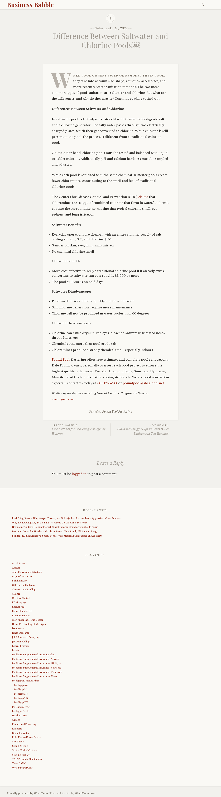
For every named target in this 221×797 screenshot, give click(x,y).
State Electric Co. (21, 754)
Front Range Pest (21, 615)
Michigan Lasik (20, 711)
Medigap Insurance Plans (25, 680)
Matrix (15, 650)
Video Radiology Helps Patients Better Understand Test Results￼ (143, 430)
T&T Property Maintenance (27, 759)
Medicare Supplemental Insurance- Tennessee (37, 672)
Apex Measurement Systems (27, 572)
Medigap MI (20, 689)
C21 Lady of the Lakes (23, 585)
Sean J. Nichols (20, 746)
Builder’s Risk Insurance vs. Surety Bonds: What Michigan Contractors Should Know (57, 535)
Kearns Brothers (20, 646)
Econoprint (18, 606)
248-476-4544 (107, 383)
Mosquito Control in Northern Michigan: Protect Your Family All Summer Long (54, 531)
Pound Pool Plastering (117, 411)
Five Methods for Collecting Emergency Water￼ (78, 430)
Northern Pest (19, 715)
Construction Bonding (24, 589)
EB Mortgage (19, 602)
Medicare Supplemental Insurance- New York (36, 667)
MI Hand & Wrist (21, 707)
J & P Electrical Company (25, 637)
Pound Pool (61, 359)
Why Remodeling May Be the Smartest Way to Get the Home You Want (49, 522)
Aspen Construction (22, 576)
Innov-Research (20, 633)
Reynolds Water (20, 733)
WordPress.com (85, 793)
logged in (79, 474)
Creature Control (21, 598)
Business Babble (30, 4)
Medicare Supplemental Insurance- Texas (34, 676)
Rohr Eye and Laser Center (26, 737)
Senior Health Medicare (25, 750)
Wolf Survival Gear (22, 767)
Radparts (17, 728)
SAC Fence (18, 741)
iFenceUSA (18, 628)
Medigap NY (21, 694)
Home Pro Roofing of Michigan (29, 624)
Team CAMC (19, 763)
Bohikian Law (19, 580)
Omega (16, 720)
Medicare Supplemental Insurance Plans (34, 654)
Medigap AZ (20, 685)
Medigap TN (21, 698)
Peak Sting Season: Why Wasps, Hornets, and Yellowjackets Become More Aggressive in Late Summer (66, 518)
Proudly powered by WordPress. (28, 793)
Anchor (16, 567)
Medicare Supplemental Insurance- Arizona (35, 659)
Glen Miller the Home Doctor (27, 620)
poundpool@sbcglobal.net (143, 383)
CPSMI (16, 594)
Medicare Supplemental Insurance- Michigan (36, 663)
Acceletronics (19, 563)
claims (143, 197)
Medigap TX (21, 702)
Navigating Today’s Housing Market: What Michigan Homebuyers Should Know (55, 527)
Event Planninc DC (22, 611)
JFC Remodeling (21, 641)
